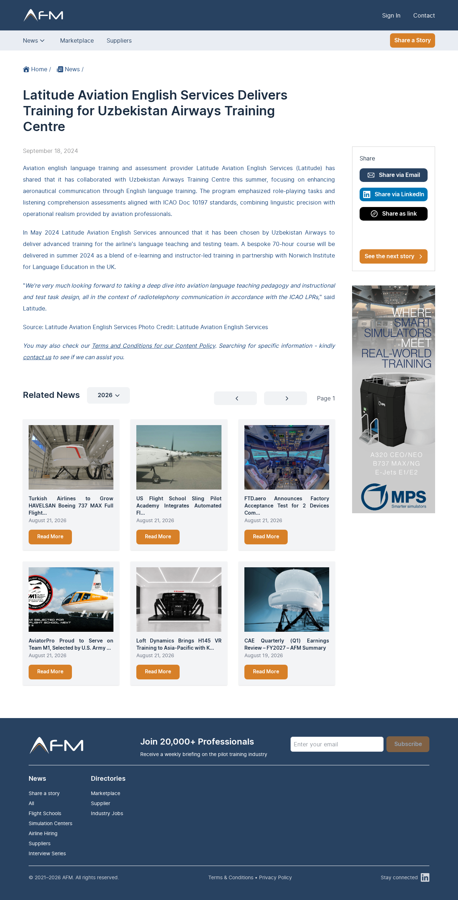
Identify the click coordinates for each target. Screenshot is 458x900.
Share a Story (412, 40)
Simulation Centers (50, 823)
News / (74, 69)
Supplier (100, 803)
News (30, 40)
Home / (41, 69)
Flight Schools (45, 813)
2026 (105, 395)
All (31, 803)
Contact (424, 15)
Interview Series (47, 853)
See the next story (389, 256)
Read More (50, 536)
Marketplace (77, 40)
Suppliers (119, 40)
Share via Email (399, 175)
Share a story (44, 793)
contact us (37, 357)
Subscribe (408, 744)
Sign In (391, 15)
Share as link (399, 214)
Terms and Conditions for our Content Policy (153, 345)
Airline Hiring (43, 833)
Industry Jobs (107, 813)
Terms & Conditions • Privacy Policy (250, 877)
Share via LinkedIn (399, 194)
